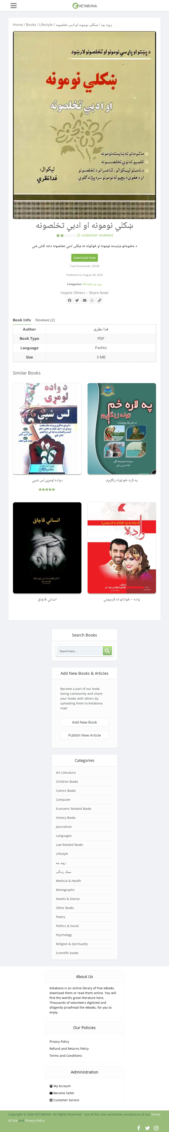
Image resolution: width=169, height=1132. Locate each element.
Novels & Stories (68, 899)
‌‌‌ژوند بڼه (106, 24)
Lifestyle (46, 24)
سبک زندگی (63, 872)
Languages (64, 836)
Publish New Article (84, 735)
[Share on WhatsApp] (92, 300)
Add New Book (84, 722)
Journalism (64, 827)
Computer (63, 799)
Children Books (67, 781)
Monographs (65, 890)
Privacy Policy (59, 1041)
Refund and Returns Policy (69, 1048)
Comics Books (66, 790)
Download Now (84, 258)
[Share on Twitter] (77, 300)
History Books (66, 818)
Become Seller (63, 1093)
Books (31, 24)
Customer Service (66, 1100)
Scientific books (67, 953)
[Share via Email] (84, 300)
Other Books (65, 908)
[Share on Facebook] (69, 300)
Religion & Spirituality (72, 944)
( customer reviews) (95, 235)
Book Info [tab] (22, 319)
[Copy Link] (99, 300)
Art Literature (66, 772)
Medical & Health (68, 881)
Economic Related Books (74, 808)
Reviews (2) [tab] (45, 319)
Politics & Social (67, 926)
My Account (62, 1086)
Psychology (64, 935)
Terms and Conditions (66, 1055)
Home (18, 24)
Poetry (60, 917)
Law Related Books (69, 845)
